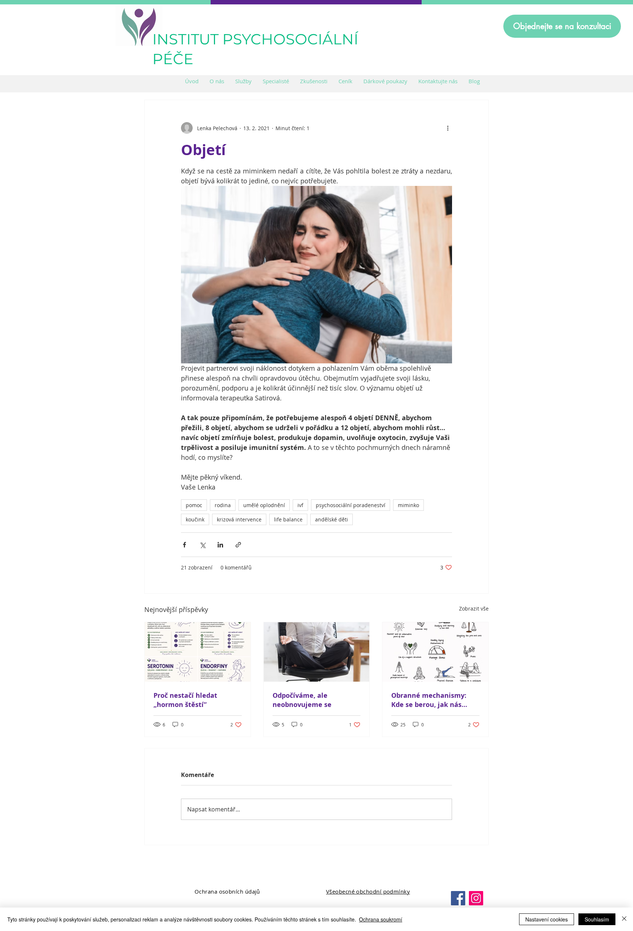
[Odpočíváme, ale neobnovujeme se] (317, 652)
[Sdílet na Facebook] (184, 544)
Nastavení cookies (546, 919)
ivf (300, 505)
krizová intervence (239, 519)
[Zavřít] (624, 919)
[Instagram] (476, 898)
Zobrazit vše (474, 608)
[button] (243, 81)
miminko (408, 505)
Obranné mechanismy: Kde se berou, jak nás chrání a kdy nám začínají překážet (433, 700)
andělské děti (331, 519)
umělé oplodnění (264, 505)
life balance (288, 519)
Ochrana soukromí (380, 919)
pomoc (194, 505)
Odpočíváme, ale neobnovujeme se (302, 700)
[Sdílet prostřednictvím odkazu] (238, 544)
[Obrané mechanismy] (435, 652)
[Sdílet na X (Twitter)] (202, 544)
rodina (223, 505)
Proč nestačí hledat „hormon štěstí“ (185, 700)
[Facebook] (458, 898)
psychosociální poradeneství (350, 505)
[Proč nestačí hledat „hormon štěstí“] (198, 652)
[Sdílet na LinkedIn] (220, 544)
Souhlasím (597, 919)
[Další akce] (447, 128)
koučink (195, 519)
